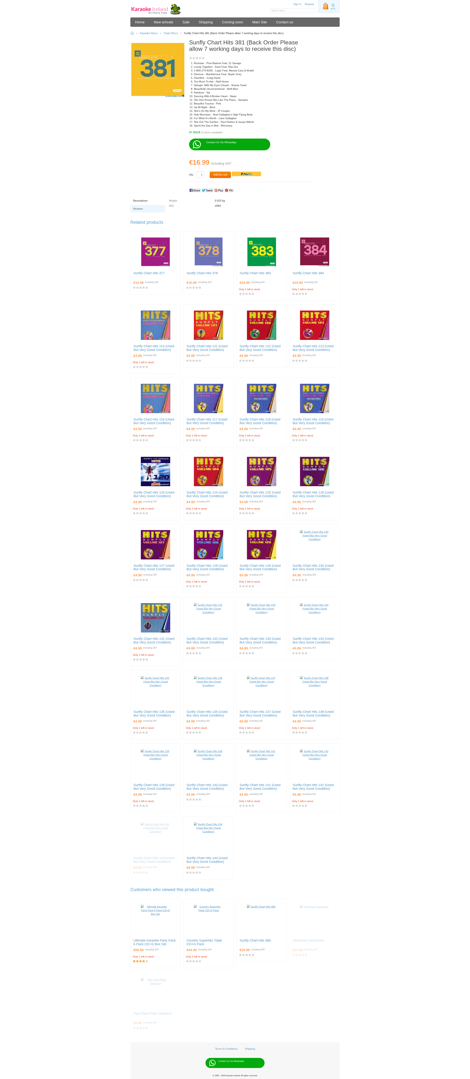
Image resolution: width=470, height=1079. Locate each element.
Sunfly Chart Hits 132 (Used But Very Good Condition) (207, 640)
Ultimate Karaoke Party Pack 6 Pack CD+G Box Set (154, 942)
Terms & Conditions (226, 1048)
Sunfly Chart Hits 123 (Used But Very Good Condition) (313, 348)
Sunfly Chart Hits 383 (255, 273)
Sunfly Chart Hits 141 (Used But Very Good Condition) (260, 786)
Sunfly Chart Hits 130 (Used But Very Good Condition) (313, 567)
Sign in (297, 4)
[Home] (156, 10)
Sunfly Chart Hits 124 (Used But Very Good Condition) (207, 494)
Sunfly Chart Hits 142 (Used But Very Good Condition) (313, 786)
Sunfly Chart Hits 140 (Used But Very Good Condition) (207, 786)
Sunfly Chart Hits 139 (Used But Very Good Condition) (153, 786)
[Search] (311, 10)
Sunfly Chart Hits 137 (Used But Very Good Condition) (260, 713)
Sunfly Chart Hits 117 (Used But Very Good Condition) (207, 421)
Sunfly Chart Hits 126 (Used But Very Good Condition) (313, 494)
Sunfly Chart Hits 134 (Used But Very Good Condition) (313, 640)
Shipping (250, 1048)
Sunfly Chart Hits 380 (255, 940)
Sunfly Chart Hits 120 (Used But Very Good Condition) (153, 494)
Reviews (138, 208)
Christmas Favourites (308, 940)
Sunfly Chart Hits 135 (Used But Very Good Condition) (153, 713)
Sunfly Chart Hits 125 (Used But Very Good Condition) (260, 494)
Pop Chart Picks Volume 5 (152, 1013)
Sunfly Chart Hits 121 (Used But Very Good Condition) (207, 348)
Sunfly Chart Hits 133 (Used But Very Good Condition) (260, 640)
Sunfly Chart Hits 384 (308, 273)
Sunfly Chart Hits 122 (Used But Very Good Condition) (260, 348)
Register (309, 4)
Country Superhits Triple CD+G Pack (204, 942)
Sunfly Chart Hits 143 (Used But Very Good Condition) (153, 860)
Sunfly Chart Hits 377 (149, 273)
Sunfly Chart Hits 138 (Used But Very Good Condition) (313, 713)
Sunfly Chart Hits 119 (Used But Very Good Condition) (313, 421)
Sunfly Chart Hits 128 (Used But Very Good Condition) (207, 567)
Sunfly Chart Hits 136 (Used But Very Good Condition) (207, 713)
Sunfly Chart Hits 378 (202, 273)
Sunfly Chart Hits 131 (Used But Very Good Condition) (153, 640)
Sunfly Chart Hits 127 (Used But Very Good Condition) (153, 567)
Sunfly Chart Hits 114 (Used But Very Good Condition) (153, 348)
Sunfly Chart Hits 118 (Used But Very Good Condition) (260, 421)
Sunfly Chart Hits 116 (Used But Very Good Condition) (153, 421)
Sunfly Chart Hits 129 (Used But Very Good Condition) (260, 567)
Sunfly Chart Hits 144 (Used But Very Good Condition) (207, 860)
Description (140, 200)
